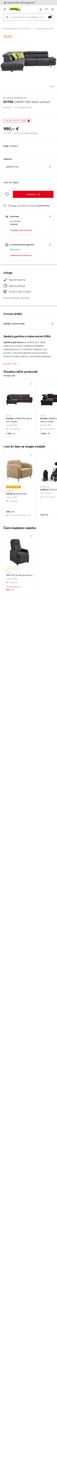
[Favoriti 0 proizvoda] (46, 9)
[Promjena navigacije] (5, 9)
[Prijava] (41, 9)
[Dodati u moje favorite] (7, 194)
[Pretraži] (7, 17)
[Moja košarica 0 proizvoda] (52, 9)
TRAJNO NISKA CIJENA (15, 121)
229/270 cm (12, 166)
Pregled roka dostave (21, 230)
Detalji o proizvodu (14, 323)
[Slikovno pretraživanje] (49, 17)
